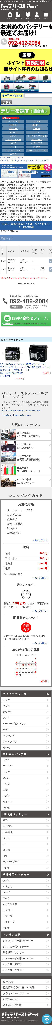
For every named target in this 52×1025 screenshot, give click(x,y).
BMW (5, 729)
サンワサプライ (11, 861)
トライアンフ (10, 741)
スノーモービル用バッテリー (18, 958)
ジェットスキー (13, 140)
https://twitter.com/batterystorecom (21, 411)
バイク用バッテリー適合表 (10, 161)
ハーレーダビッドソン (14, 723)
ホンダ (6, 700)
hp (4, 844)
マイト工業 (9, 922)
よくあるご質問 (12, 1005)
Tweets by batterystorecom (16, 415)
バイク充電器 (13, 121)
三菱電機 (7, 832)
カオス (13, 136)
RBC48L (13, 129)
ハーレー (13, 132)
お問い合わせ (11, 999)
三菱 (5, 789)
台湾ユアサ (36, 143)
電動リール (36, 140)
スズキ (6, 717)
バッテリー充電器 (12, 964)
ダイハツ (7, 801)
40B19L (13, 125)
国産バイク (25, 161)
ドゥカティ (9, 735)
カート (46, 18)
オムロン (7, 826)
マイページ (36, 20)
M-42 (13, 147)
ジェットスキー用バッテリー (18, 940)
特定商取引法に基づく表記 (19, 987)
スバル (6, 778)
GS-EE (6, 838)
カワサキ (7, 711)
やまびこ (7, 886)
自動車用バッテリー (16, 754)
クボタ (6, 880)
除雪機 (36, 147)
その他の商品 (12, 934)
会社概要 (8, 981)
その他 (6, 747)
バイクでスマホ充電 (37, 136)
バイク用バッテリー (16, 694)
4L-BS (37, 121)
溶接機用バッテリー (16, 874)
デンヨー (7, 910)
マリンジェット (13, 150)
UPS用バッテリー (15, 814)
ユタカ (6, 850)
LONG (13, 143)
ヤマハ (32, 161)
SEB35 (36, 129)
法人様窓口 (18, 20)
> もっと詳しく (40, 540)
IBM (5, 855)
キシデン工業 (10, 904)
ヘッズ (6, 892)
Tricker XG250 (42, 161)
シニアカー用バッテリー (16, 946)
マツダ (6, 783)
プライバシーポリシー (16, 993)
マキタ (6, 898)
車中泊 (13, 154)
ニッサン (7, 766)
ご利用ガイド (27, 20)
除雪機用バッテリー (13, 952)
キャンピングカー (37, 150)
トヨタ (6, 760)
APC (5, 820)
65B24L (37, 125)
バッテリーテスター (13, 970)
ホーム (9, 18)
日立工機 (7, 916)
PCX (36, 132)
